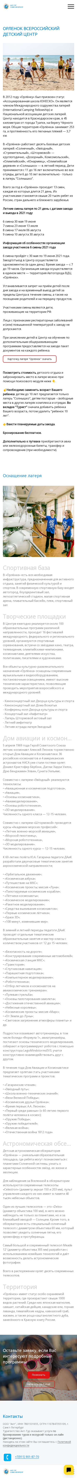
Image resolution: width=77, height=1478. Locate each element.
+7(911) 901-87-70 (27, 1456)
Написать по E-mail (38, 1384)
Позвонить (38, 1374)
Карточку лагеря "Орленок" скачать (30, 359)
